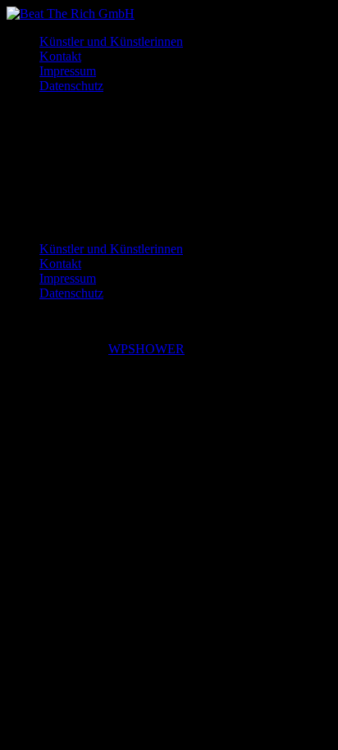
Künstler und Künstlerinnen (111, 41)
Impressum (67, 71)
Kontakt (60, 56)
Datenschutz (71, 86)
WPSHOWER (146, 349)
